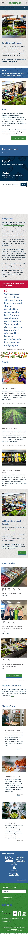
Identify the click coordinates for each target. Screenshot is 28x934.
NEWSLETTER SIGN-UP (9, 888)
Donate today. (7, 285)
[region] (14, 197)
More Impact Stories (14, 675)
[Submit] (24, 891)
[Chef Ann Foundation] (7, 913)
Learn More (20, 747)
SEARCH (23, 184)
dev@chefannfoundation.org (9, 538)
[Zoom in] (26, 182)
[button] (2, 3)
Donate (22, 552)
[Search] (26, 3)
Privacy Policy (23, 927)
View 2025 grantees (19, 138)
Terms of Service (14, 929)
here (12, 696)
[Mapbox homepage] (3, 213)
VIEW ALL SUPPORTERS (21, 879)
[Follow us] (3, 905)
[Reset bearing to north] (26, 187)
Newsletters (5, 900)
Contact (3, 902)
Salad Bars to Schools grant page (10, 546)
